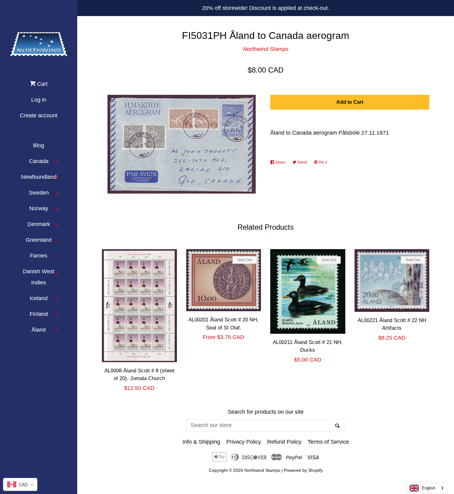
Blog (38, 145)
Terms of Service (328, 442)
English (428, 488)
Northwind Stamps (265, 49)
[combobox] (427, 488)
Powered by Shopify (303, 470)
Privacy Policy (243, 442)
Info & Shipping (201, 442)
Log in (38, 100)
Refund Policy (284, 442)
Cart (42, 84)
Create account (38, 115)
